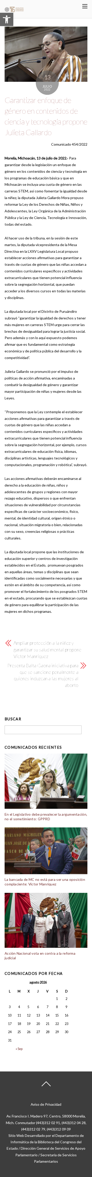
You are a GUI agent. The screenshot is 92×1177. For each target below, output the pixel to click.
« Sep (19, 1049)
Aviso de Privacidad (46, 1104)
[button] (6, 19)
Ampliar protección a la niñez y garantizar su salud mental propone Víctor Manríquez (48, 649)
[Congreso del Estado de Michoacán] (14, 11)
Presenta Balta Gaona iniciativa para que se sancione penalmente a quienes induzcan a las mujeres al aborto (42, 675)
